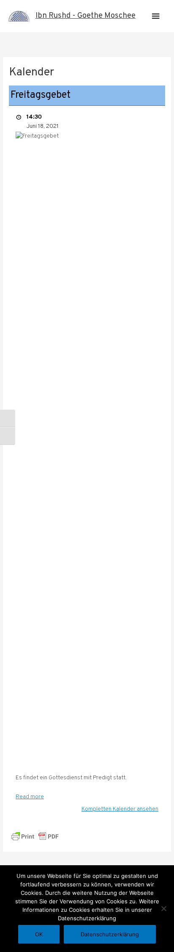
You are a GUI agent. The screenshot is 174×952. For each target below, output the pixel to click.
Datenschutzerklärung (110, 934)
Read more (30, 796)
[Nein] (163, 908)
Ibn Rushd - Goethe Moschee (85, 16)
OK (39, 934)
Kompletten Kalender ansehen (120, 809)
